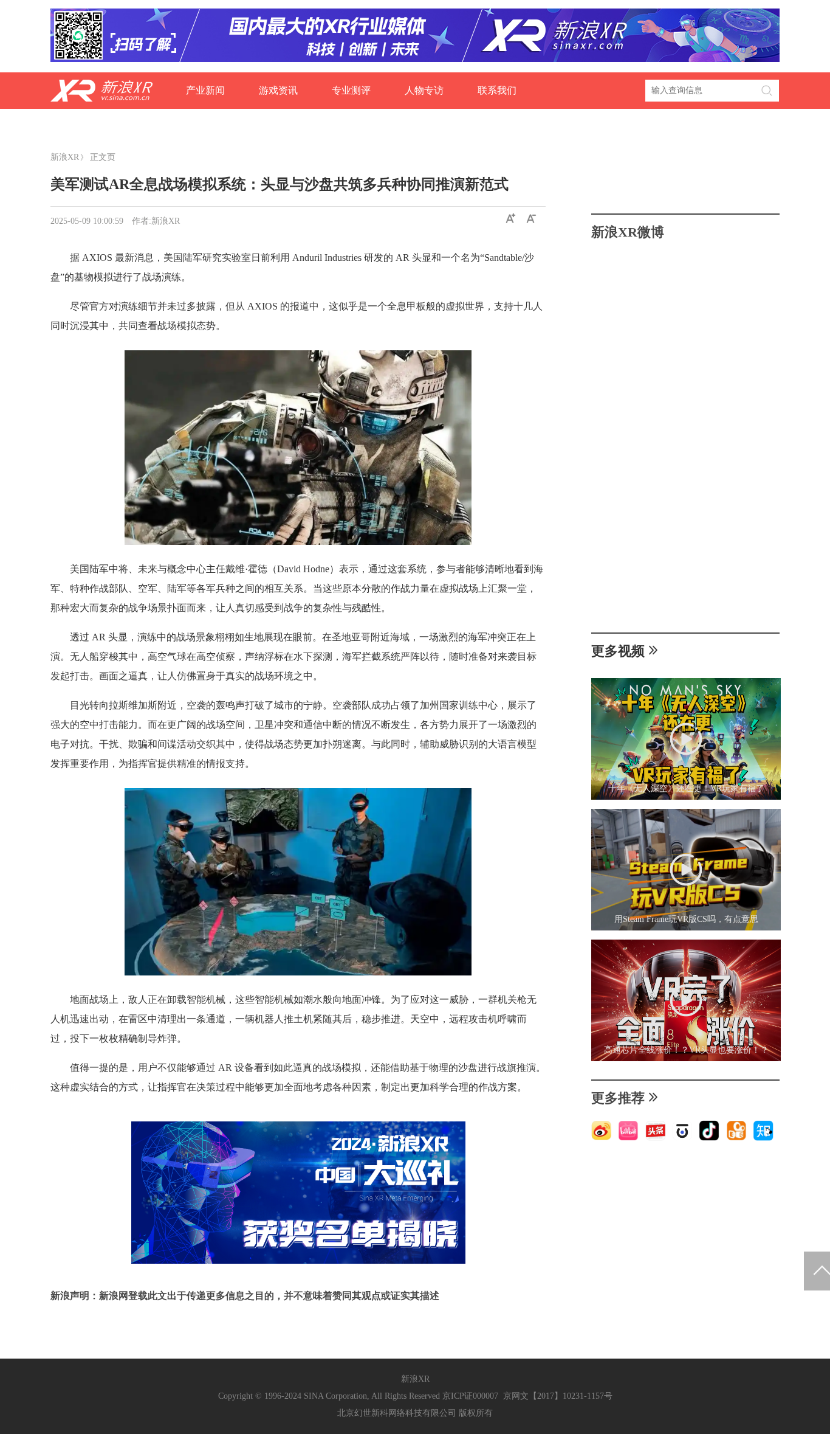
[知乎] (763, 1138)
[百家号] (682, 1138)
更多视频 (618, 651)
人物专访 (424, 90)
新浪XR (64, 157)
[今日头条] (655, 1138)
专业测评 (351, 90)
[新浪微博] (601, 1138)
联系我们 (497, 90)
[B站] (628, 1138)
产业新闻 (205, 90)
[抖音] (709, 1138)
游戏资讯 (278, 90)
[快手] (736, 1138)
